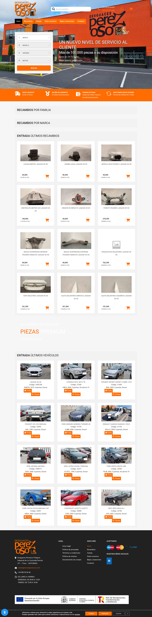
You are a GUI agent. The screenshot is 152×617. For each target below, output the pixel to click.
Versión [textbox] (26, 53)
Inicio (18, 21)
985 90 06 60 (108, 10)
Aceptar (91, 613)
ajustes (77, 615)
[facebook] (109, 561)
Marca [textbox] (25, 38)
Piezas (36, 394)
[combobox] (34, 37)
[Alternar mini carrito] (131, 9)
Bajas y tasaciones (67, 21)
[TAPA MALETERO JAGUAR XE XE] (35, 287)
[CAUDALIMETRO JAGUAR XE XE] (35, 156)
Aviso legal (66, 546)
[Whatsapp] (122, 9)
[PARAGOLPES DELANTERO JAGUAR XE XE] (116, 245)
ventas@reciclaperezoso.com (29, 568)
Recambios (28, 21)
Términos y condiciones (71, 553)
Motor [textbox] (25, 61)
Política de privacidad (70, 550)
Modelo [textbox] (26, 45)
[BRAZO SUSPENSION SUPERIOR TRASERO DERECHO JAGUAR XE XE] (76, 243)
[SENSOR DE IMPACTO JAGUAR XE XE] (76, 199)
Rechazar (105, 613)
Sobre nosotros (50, 21)
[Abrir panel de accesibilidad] (4, 612)
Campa (38, 21)
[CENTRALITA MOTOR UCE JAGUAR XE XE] (35, 199)
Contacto (81, 21)
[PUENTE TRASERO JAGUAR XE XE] (116, 199)
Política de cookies (69, 556)
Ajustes (118, 613)
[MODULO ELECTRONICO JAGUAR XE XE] (116, 156)
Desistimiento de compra (71, 560)
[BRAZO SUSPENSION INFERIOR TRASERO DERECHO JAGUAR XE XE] (35, 243)
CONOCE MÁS (31, 339)
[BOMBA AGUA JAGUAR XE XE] (76, 156)
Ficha (29, 391)
